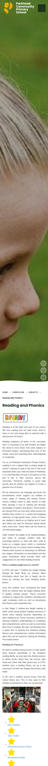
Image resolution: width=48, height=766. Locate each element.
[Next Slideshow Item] (43, 363)
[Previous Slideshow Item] (43, 370)
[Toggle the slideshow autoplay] (43, 377)
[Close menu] (42, 8)
